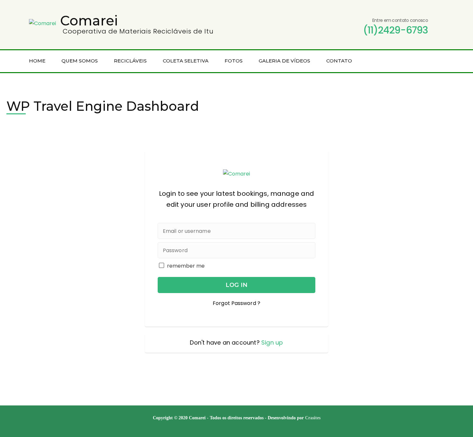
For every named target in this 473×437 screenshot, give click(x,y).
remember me (186, 266)
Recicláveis (130, 61)
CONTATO (339, 61)
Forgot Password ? (236, 303)
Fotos (234, 61)
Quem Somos (79, 61)
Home (37, 61)
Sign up (272, 342)
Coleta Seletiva (186, 61)
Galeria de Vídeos (284, 61)
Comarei (89, 20)
